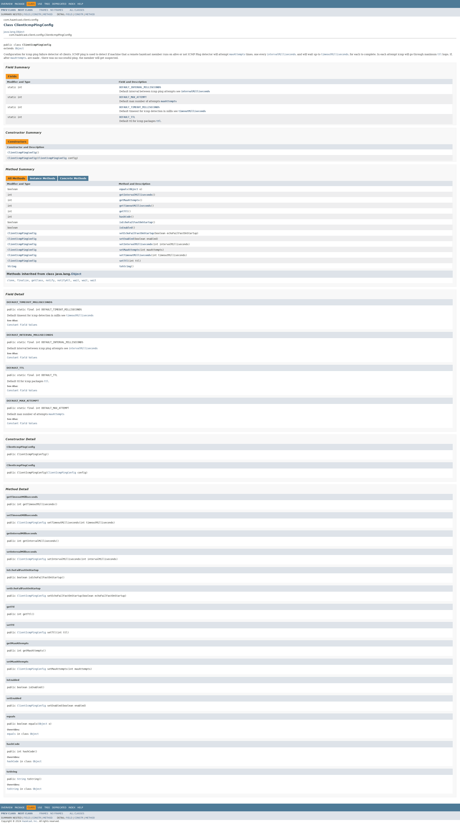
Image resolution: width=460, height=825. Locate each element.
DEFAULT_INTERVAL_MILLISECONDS (140, 87)
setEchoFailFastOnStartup (136, 233)
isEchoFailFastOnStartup (135, 222)
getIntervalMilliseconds (135, 194)
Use (40, 4)
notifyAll (63, 280)
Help (80, 4)
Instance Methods (42, 178)
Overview (7, 4)
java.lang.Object (14, 31)
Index (71, 4)
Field (27, 14)
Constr (36, 14)
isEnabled (125, 227)
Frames (43, 10)
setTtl (123, 260)
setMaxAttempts (129, 249)
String (12, 266)
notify (50, 280)
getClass (37, 280)
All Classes (77, 10)
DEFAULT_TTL (127, 117)
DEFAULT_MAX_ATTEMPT (133, 97)
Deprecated (59, 4)
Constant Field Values (22, 324)
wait (76, 280)
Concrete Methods (73, 178)
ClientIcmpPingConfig (22, 152)
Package (20, 4)
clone (10, 280)
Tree (47, 4)
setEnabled (126, 238)
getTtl (123, 211)
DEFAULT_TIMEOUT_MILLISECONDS (139, 107)
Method (47, 14)
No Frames (56, 10)
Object (19, 48)
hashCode (125, 216)
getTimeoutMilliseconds (135, 205)
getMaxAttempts (129, 200)
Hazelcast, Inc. (30, 821)
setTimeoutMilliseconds (135, 255)
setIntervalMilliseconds (135, 244)
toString (125, 266)
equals (123, 189)
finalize (23, 280)
